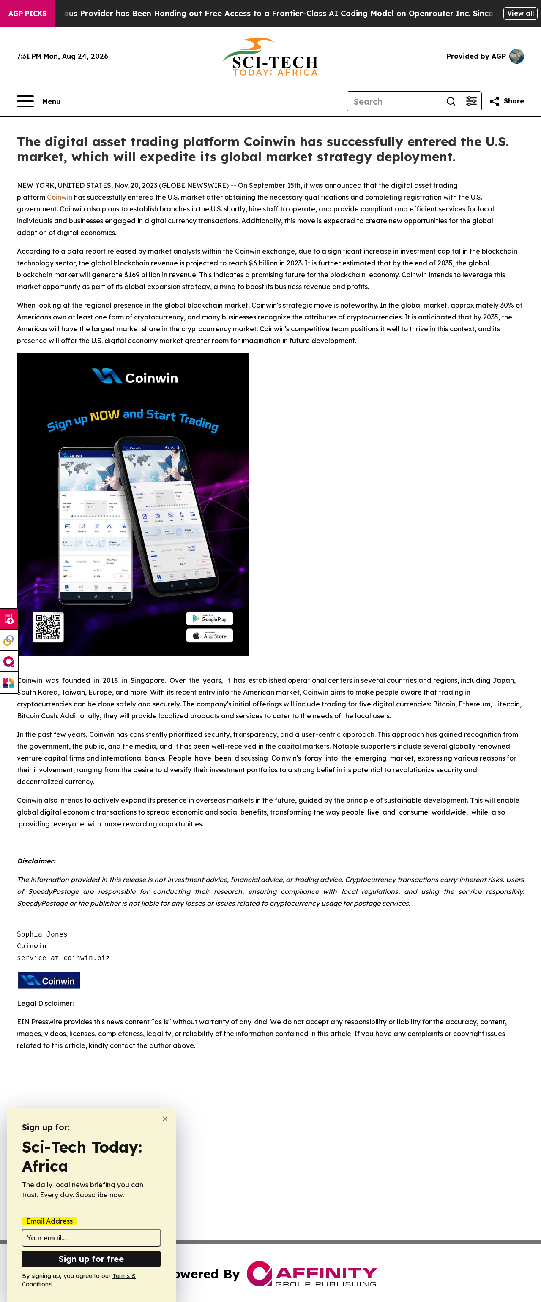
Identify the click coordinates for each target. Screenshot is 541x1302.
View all (520, 13)
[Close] (165, 1119)
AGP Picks (27, 13)
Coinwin (59, 197)
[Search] (451, 101)
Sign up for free (91, 1258)
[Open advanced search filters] (471, 101)
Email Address (49, 1221)
